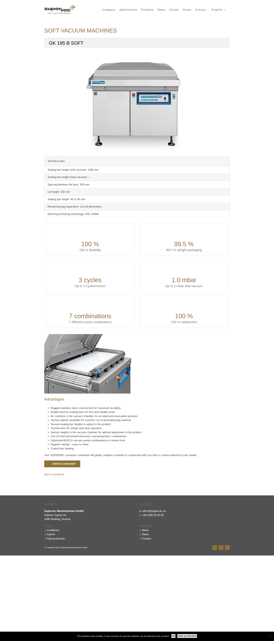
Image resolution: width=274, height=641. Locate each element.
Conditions (53, 530)
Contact (146, 538)
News (145, 530)
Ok (173, 636)
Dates (145, 534)
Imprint (51, 534)
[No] (270, 636)
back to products (54, 474)
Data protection (56, 538)
